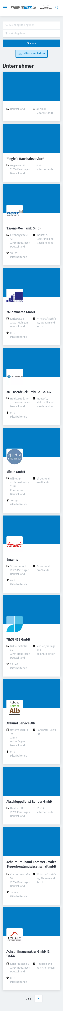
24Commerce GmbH (20, 312)
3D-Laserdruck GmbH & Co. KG (28, 392)
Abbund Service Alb (20, 723)
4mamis (12, 559)
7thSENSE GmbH (18, 639)
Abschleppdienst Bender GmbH (29, 802)
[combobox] (31, 25)
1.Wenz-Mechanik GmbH (24, 228)
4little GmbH (15, 472)
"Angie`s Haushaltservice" (25, 159)
